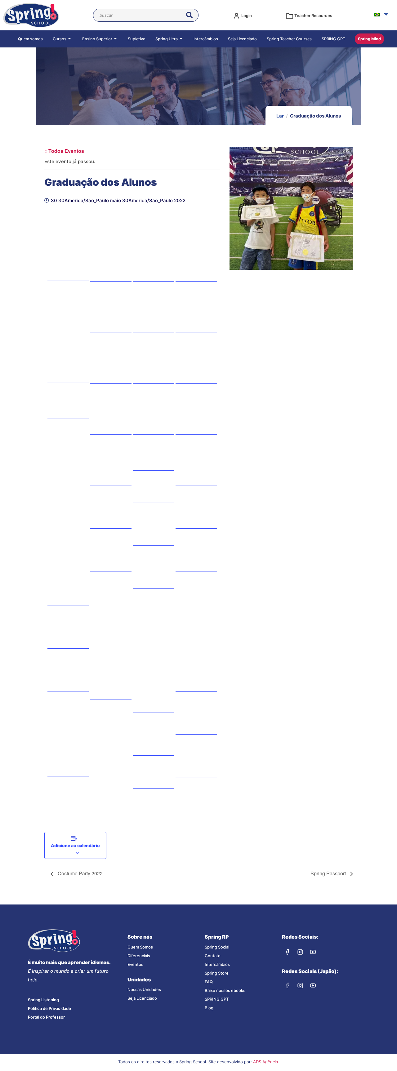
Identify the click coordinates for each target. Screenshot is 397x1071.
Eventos (135, 964)
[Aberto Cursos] (70, 39)
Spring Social (217, 946)
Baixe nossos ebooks (225, 990)
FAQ (209, 981)
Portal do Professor (46, 1017)
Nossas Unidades (144, 989)
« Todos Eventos (64, 150)
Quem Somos (140, 946)
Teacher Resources (313, 15)
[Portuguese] (377, 14)
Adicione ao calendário (75, 845)
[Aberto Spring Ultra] (181, 39)
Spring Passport (328, 873)
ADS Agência (265, 1061)
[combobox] (139, 15)
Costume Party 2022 (79, 873)
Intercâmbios (217, 964)
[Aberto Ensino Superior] (116, 39)
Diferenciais (138, 955)
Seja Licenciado (142, 998)
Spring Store (217, 973)
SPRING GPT (217, 999)
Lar (280, 116)
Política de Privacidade (49, 1008)
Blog (209, 1007)
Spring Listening (43, 999)
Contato (213, 955)
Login (246, 15)
